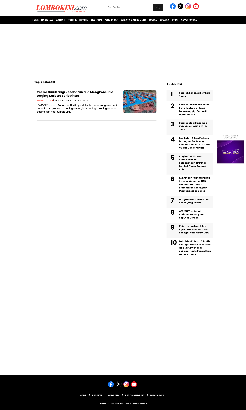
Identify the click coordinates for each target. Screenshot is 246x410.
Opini (175, 19)
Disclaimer (157, 395)
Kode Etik (113, 395)
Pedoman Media (134, 395)
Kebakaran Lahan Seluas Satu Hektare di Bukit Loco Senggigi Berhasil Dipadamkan (194, 109)
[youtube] (196, 8)
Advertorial (189, 19)
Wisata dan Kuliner (133, 19)
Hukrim (83, 19)
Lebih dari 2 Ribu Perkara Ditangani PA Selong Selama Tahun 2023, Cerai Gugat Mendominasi (194, 143)
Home (35, 19)
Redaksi (97, 395)
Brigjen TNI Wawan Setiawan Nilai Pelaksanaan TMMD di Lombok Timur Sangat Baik (192, 163)
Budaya (164, 19)
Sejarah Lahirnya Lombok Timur (194, 94)
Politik (72, 19)
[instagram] (188, 8)
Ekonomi (96, 19)
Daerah (60, 19)
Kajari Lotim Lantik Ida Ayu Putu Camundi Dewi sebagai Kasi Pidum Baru (194, 229)
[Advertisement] (123, 52)
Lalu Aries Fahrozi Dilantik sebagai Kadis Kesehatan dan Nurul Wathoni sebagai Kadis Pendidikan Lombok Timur (195, 248)
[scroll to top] (236, 404)
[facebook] (173, 8)
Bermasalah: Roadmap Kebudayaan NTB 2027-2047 (193, 126)
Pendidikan (111, 19)
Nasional (47, 19)
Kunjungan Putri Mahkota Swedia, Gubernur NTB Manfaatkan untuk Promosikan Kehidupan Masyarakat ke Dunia (194, 184)
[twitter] (181, 8)
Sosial (152, 19)
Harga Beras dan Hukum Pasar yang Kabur (194, 201)
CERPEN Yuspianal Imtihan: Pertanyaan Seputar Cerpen (191, 214)
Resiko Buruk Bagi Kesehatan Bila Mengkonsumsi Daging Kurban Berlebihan (75, 94)
